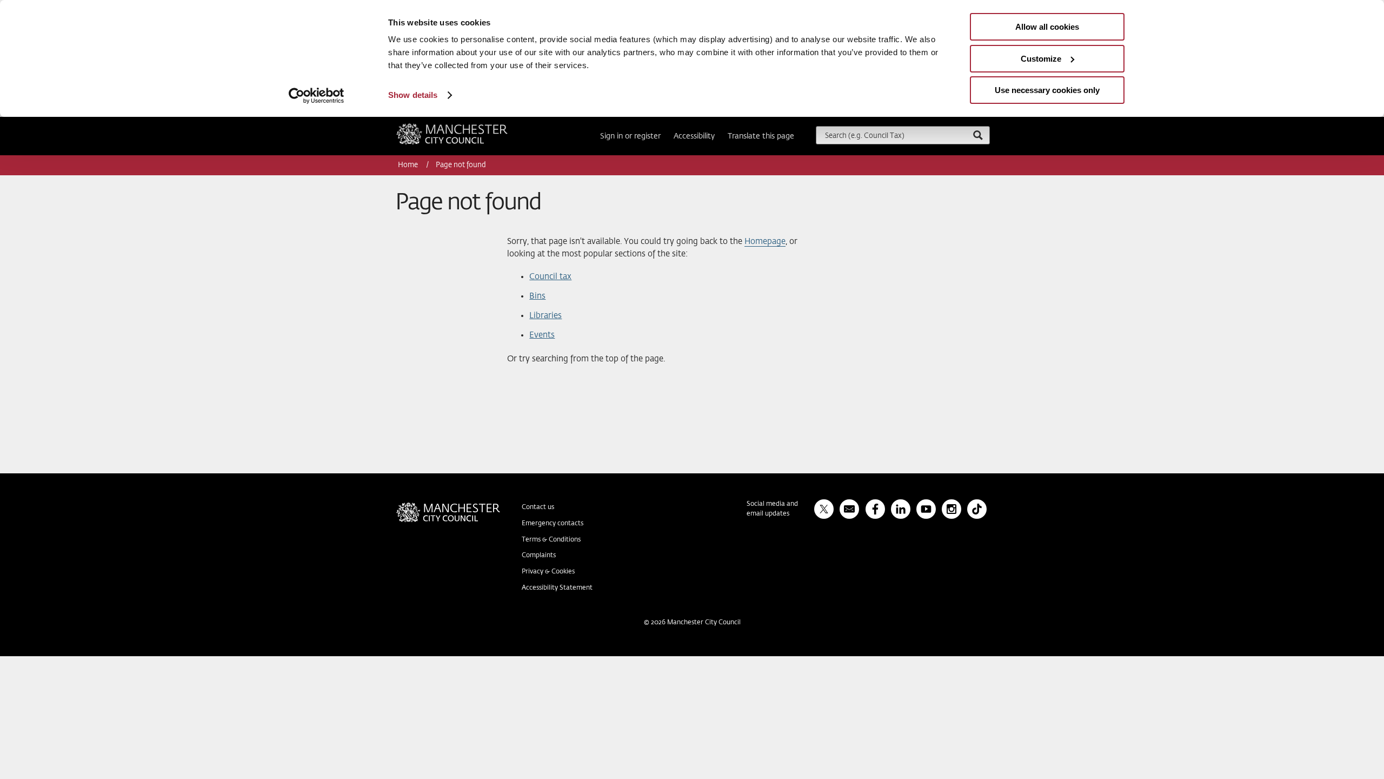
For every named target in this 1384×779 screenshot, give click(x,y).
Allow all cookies (1047, 26)
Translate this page (761, 136)
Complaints (539, 555)
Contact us (538, 507)
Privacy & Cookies (548, 572)
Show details (412, 95)
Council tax (550, 277)
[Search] (977, 135)
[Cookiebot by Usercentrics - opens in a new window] (316, 96)
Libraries (545, 316)
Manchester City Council (466, 127)
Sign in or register (630, 136)
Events (542, 335)
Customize (1041, 58)
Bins (537, 296)
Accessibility (694, 136)
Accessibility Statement (557, 588)
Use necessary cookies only (1047, 90)
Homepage (765, 241)
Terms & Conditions (551, 540)
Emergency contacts (552, 523)
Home (409, 165)
